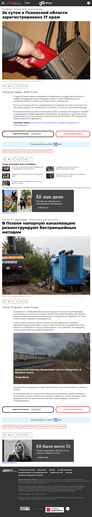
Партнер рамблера (37, 508)
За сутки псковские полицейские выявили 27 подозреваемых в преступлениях (28, 168)
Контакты (68, 472)
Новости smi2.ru (9, 213)
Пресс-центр (42, 470)
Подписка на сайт (56, 472)
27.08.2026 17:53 (7, 220)
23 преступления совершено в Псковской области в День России (70, 175)
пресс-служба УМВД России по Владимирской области (22, 81)
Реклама (52, 470)
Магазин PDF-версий (65, 470)
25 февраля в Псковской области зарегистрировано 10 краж (67, 168)
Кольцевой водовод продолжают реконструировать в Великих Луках (48, 371)
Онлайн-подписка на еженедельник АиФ (32, 472)
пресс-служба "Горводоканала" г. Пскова (16, 296)
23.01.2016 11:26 (7, 9)
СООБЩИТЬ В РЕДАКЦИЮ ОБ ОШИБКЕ (30, 475)
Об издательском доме (26, 470)
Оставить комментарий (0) (73, 134)
